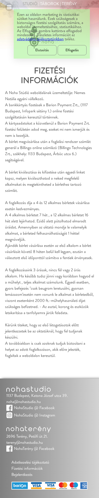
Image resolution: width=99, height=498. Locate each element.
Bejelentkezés (21, 474)
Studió (30, 4)
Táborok (49, 4)
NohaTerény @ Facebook (34, 448)
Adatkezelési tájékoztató (30, 462)
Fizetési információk (27, 468)
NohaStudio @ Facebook (34, 408)
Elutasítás (42, 50)
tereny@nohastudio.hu (24, 442)
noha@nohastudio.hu (23, 402)
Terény (69, 4)
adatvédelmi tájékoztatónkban (40, 39)
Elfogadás (72, 50)
